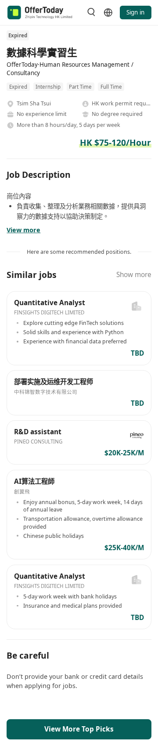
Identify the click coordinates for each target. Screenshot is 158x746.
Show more (133, 274)
